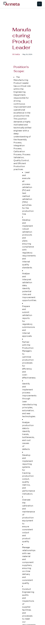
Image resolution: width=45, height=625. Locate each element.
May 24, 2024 (27, 54)
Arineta (16, 54)
